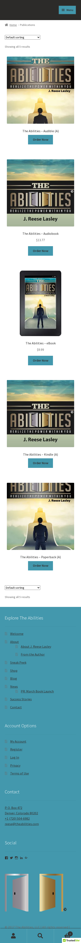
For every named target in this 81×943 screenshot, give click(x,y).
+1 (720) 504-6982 (17, 818)
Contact (16, 707)
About (14, 642)
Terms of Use (19, 773)
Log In (14, 757)
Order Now (40, 139)
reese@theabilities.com (22, 824)
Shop (13, 670)
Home (13, 25)
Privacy (15, 765)
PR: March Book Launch (37, 691)
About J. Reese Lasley (36, 646)
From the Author (33, 654)
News (14, 686)
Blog (13, 678)
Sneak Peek (18, 662)
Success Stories (21, 699)
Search (40, 936)
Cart (62, 932)
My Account (18, 741)
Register (16, 749)
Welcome (16, 634)
